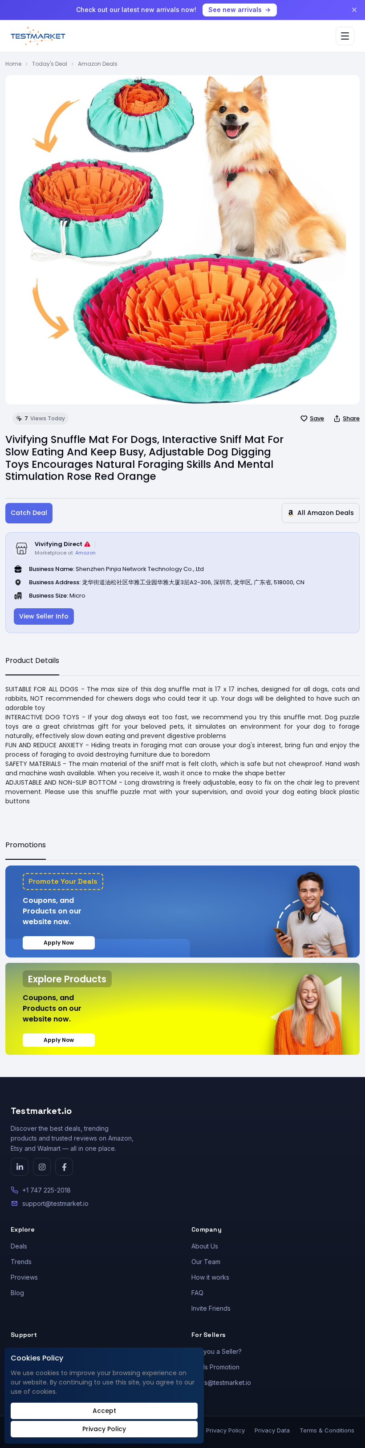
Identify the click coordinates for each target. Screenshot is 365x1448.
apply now (59, 942)
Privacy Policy (225, 1430)
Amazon (85, 552)
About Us (204, 1246)
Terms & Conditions (327, 1430)
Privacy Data (272, 1430)
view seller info (44, 616)
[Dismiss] (354, 10)
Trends (21, 1261)
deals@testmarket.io (221, 1382)
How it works (210, 1277)
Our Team (205, 1261)
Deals (19, 1246)
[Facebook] (64, 1167)
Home (13, 64)
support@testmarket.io (55, 1203)
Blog (17, 1292)
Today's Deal (49, 64)
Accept (104, 1410)
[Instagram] (42, 1167)
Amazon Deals (98, 64)
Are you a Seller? (216, 1351)
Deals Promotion (215, 1367)
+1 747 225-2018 (46, 1190)
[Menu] (345, 36)
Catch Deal (29, 512)
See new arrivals (235, 9)
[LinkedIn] (19, 1167)
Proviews (24, 1277)
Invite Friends (211, 1308)
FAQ (197, 1292)
